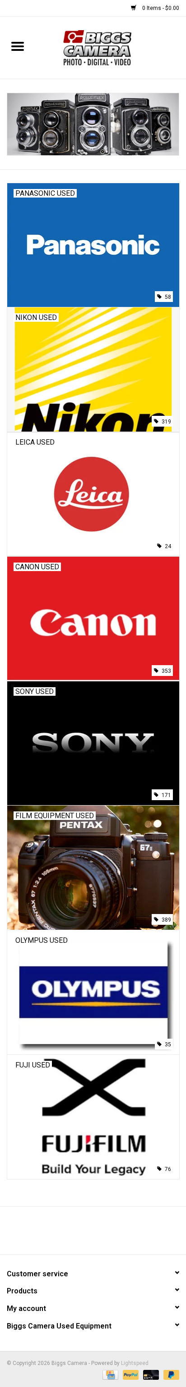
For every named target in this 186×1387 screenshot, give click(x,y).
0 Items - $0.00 (160, 8)
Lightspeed (135, 1363)
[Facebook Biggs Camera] (85, 1233)
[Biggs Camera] (110, 47)
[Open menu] (17, 46)
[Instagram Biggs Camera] (101, 1233)
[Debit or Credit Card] (150, 1374)
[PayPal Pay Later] (169, 1374)
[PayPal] (130, 1374)
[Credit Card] (109, 1374)
